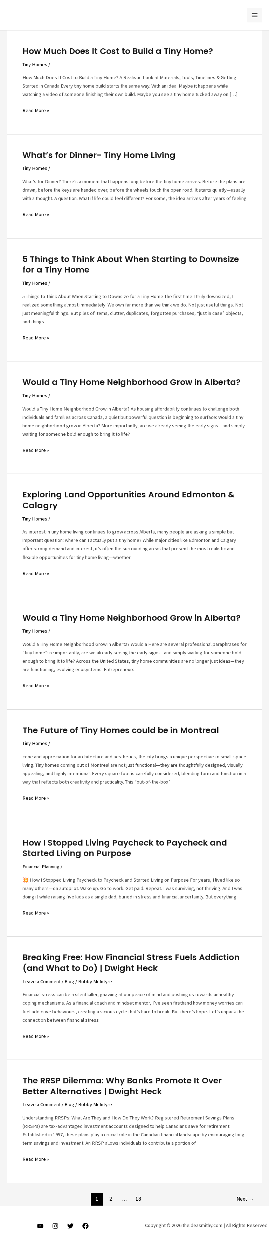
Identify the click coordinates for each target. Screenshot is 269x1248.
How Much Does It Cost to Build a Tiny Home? (117, 51)
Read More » (35, 111)
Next (245, 1198)
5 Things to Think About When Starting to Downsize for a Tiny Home (130, 264)
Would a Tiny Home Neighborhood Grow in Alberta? (131, 382)
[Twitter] (70, 1226)
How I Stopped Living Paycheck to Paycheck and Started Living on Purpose (124, 848)
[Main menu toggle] (254, 15)
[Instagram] (55, 1226)
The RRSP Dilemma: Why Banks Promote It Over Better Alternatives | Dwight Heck (122, 1086)
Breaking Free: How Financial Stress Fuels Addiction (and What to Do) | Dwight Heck (131, 962)
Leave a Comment (41, 981)
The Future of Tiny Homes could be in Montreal (120, 730)
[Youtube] (40, 1226)
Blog (69, 981)
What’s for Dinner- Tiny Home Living (98, 155)
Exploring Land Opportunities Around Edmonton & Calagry (128, 500)
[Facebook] (85, 1226)
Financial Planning (41, 866)
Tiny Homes (34, 64)
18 (138, 1198)
